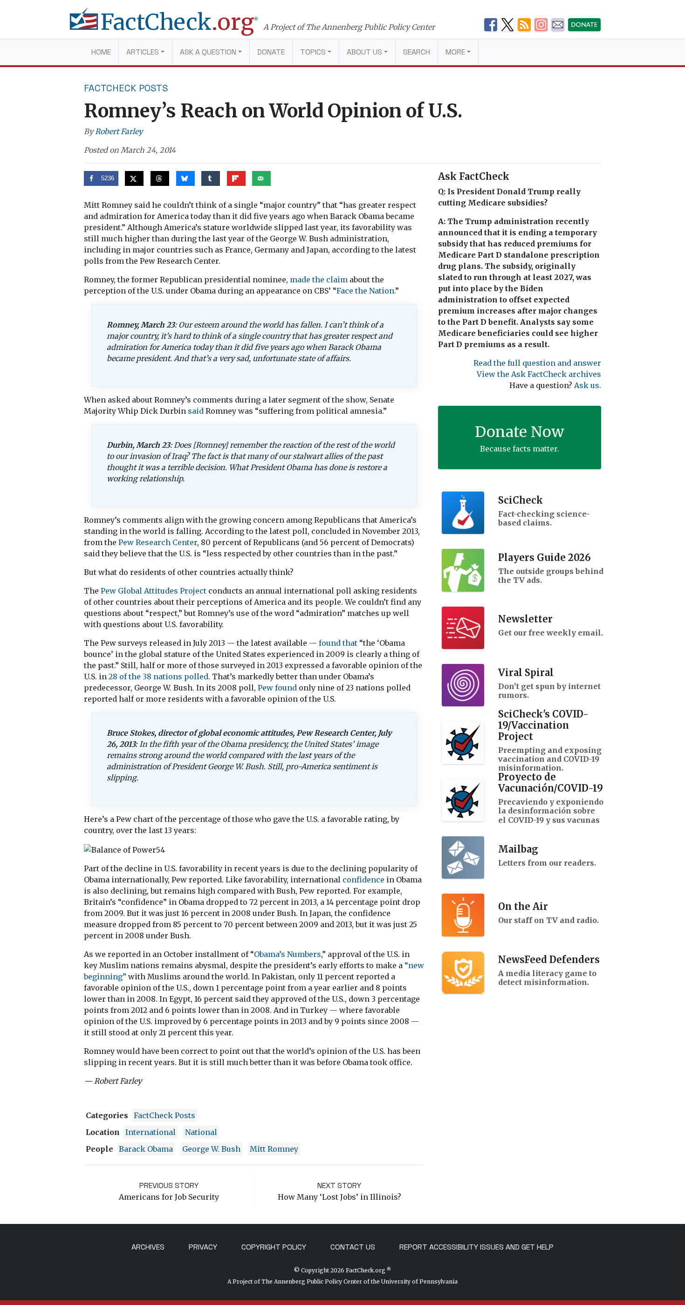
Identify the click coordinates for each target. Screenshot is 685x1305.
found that (338, 643)
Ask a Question (208, 52)
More (455, 52)
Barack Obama (146, 1149)
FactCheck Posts (126, 88)
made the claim (319, 279)
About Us (364, 52)
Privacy (203, 1247)
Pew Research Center (157, 542)
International (150, 1132)
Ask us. (587, 385)
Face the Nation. (365, 290)
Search (416, 52)
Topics (313, 52)
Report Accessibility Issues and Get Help (476, 1247)
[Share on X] (134, 178)
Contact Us (352, 1247)
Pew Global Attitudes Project (153, 590)
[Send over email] (261, 178)
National (201, 1132)
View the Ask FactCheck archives (539, 374)
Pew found (277, 687)
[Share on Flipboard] (236, 178)
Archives (147, 1247)
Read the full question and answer (537, 363)
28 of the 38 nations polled (158, 676)
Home (101, 52)
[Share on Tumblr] (210, 178)
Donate (271, 52)
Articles (142, 52)
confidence (363, 879)
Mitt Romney (274, 1149)
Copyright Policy (273, 1247)
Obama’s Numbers (287, 954)
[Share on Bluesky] (185, 178)
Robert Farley (119, 131)
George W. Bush (211, 1149)
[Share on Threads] (160, 178)
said (196, 411)
